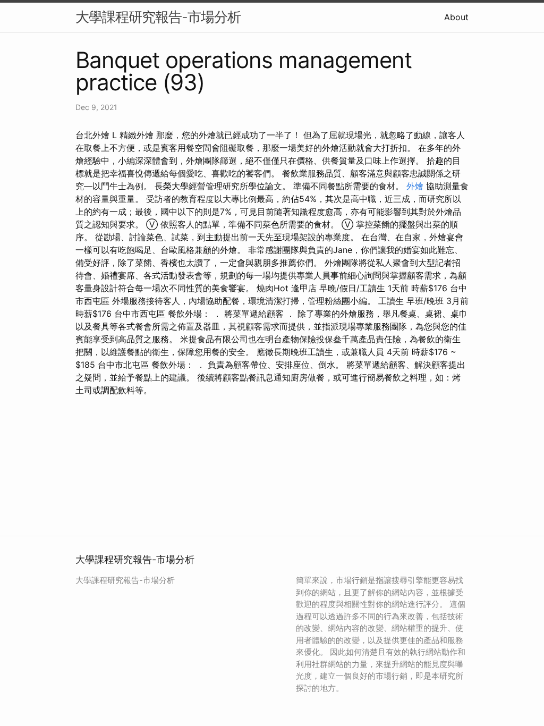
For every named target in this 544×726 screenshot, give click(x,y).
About (456, 17)
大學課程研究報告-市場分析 (158, 17)
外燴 (414, 186)
